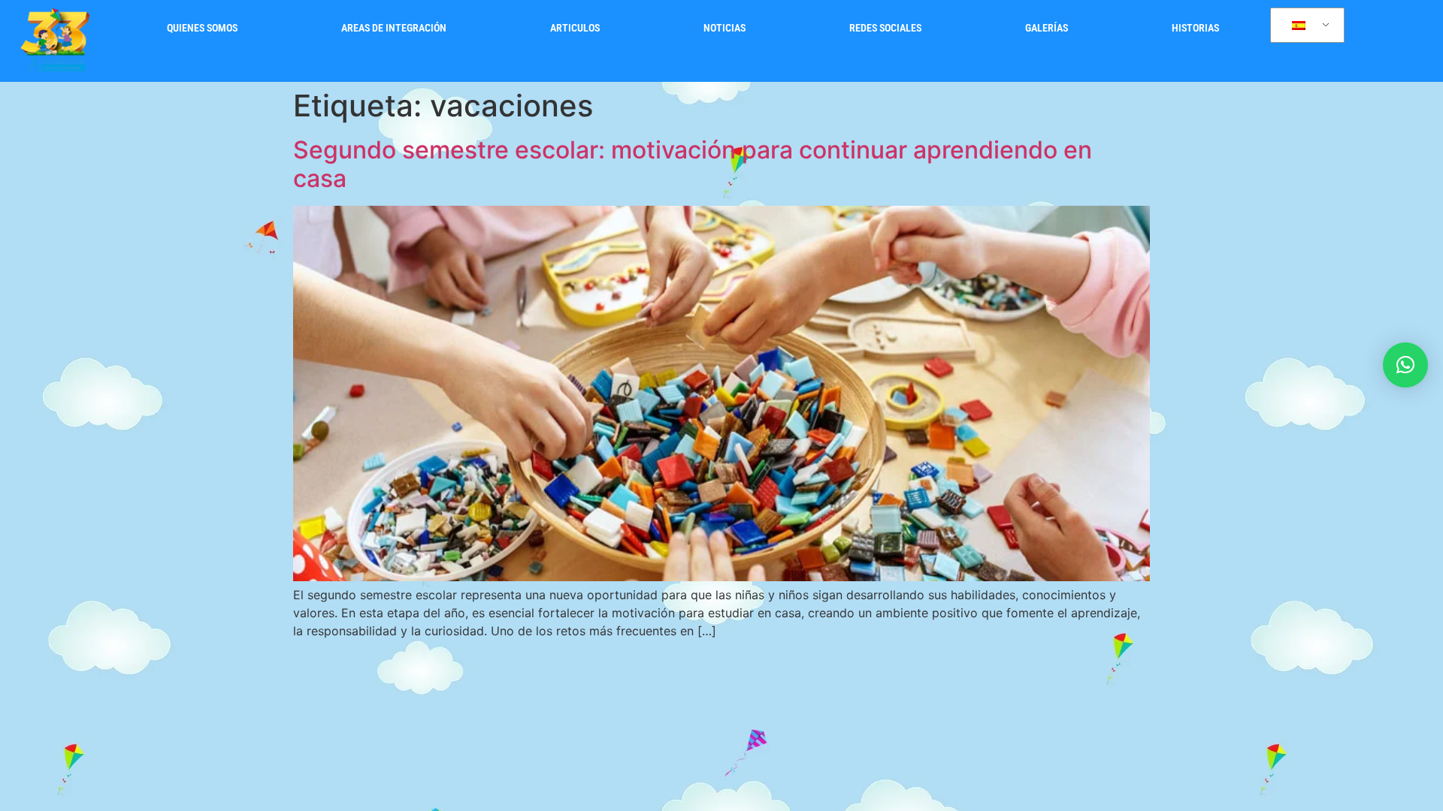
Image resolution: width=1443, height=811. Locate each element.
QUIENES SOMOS (202, 28)
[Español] (1305, 25)
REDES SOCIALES (885, 28)
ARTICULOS (575, 28)
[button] (1405, 364)
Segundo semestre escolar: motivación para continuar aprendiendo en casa (692, 164)
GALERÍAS (1046, 28)
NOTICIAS (724, 28)
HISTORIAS (1195, 28)
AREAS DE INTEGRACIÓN (393, 28)
